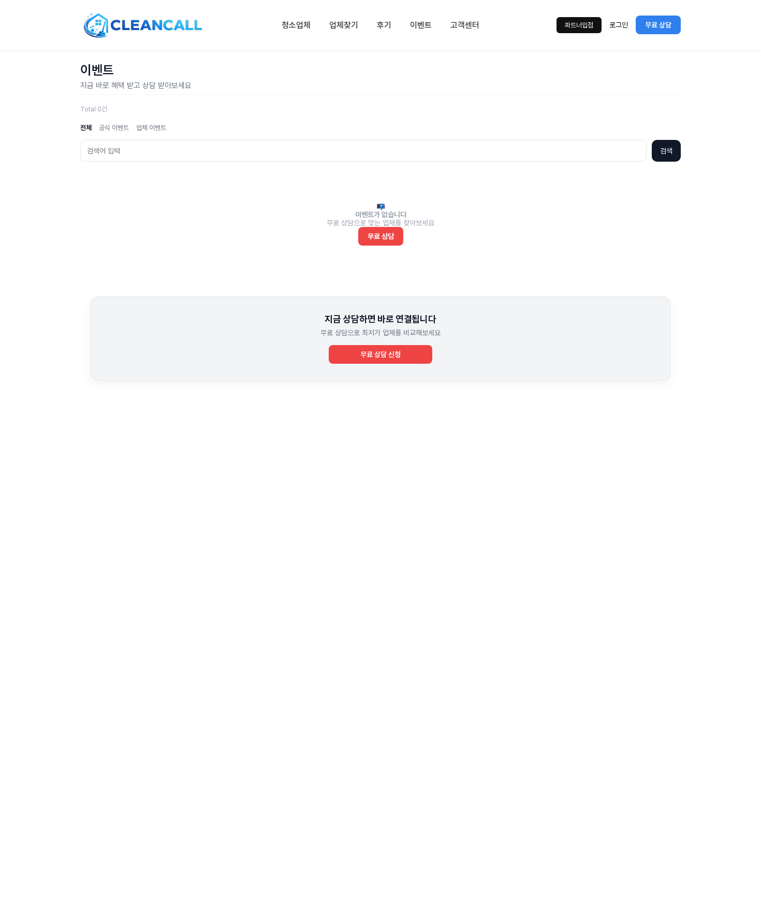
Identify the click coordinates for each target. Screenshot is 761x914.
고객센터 (464, 25)
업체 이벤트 (151, 128)
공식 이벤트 (114, 128)
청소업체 (296, 25)
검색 (666, 151)
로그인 (618, 25)
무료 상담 (658, 25)
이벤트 (421, 25)
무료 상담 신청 (380, 354)
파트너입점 (579, 25)
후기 (384, 25)
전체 (86, 128)
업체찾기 (343, 25)
